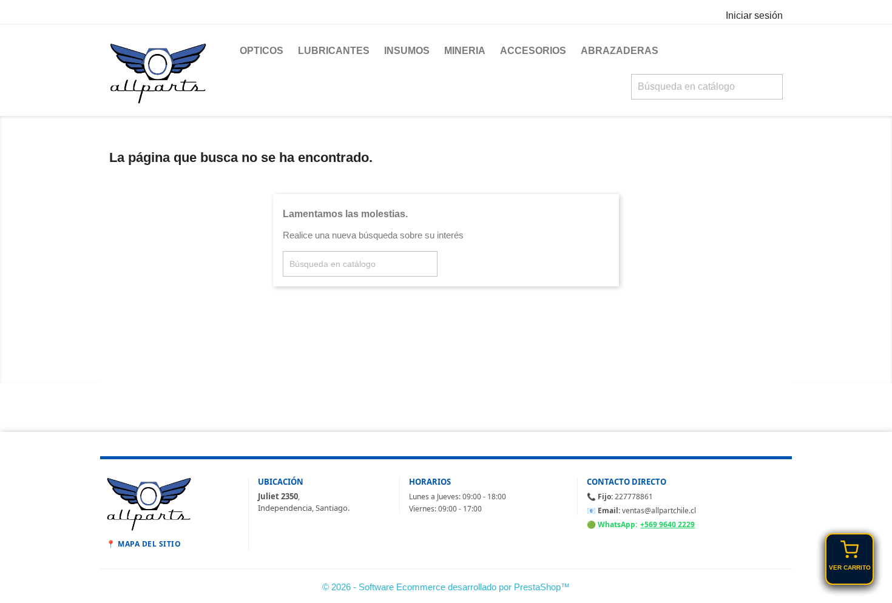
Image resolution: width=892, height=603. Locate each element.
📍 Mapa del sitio (143, 544)
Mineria (464, 50)
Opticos (261, 50)
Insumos (407, 50)
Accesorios (533, 50)
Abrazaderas (619, 50)
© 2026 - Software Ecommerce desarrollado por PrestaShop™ (446, 587)
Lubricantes (334, 50)
